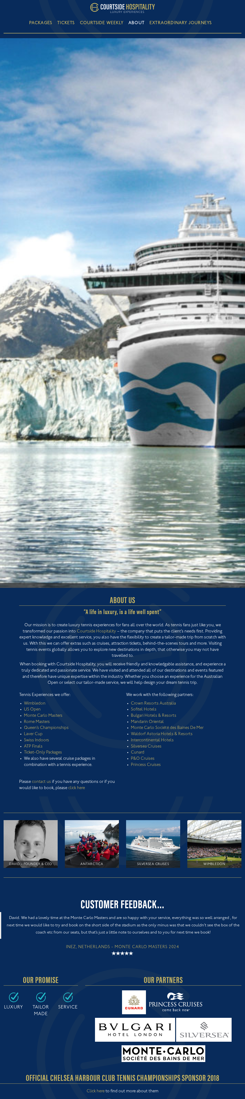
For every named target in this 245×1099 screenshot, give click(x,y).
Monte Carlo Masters (43, 716)
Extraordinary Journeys (181, 23)
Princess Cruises (146, 765)
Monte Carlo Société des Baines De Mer (167, 728)
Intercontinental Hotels (152, 740)
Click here (96, 1091)
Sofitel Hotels (143, 709)
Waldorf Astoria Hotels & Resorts (162, 734)
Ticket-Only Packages (43, 752)
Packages (40, 23)
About (136, 23)
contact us (41, 782)
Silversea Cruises (146, 747)
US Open (32, 709)
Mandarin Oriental (147, 722)
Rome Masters (37, 722)
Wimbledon (34, 704)
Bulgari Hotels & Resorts (153, 716)
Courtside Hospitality (96, 631)
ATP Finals (33, 747)
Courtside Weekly (101, 23)
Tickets (66, 23)
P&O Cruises (143, 759)
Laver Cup (33, 734)
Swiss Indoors (36, 740)
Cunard (137, 752)
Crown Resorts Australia (153, 704)
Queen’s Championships (46, 728)
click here (76, 788)
